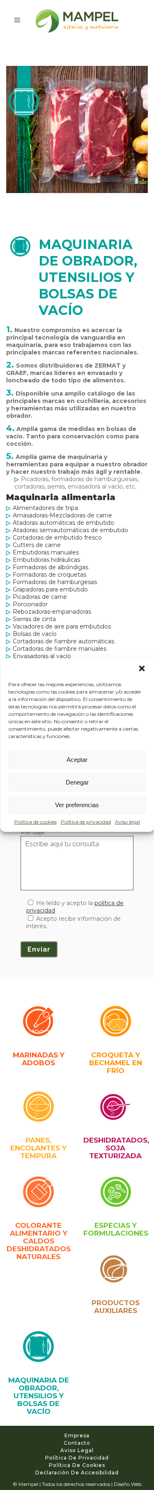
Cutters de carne (37, 545)
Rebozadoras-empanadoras (52, 611)
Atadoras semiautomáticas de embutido (70, 530)
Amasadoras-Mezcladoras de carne (62, 515)
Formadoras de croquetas (49, 574)
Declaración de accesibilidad (77, 1472)
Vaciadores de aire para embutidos (62, 626)
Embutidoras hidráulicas (46, 559)
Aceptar (77, 759)
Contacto (77, 1443)
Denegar (77, 782)
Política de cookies (35, 822)
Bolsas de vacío (35, 634)
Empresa (77, 1435)
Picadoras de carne (40, 597)
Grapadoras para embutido (50, 589)
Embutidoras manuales (46, 552)
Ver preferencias (77, 804)
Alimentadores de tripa (45, 508)
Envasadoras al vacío (42, 656)
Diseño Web (128, 1484)
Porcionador (30, 604)
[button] (142, 668)
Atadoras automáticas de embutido (63, 522)
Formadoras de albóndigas (50, 567)
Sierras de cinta (34, 619)
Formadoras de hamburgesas (55, 582)
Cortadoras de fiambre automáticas (63, 641)
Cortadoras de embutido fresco (57, 537)
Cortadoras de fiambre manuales (59, 648)
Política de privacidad (86, 822)
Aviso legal (127, 822)
